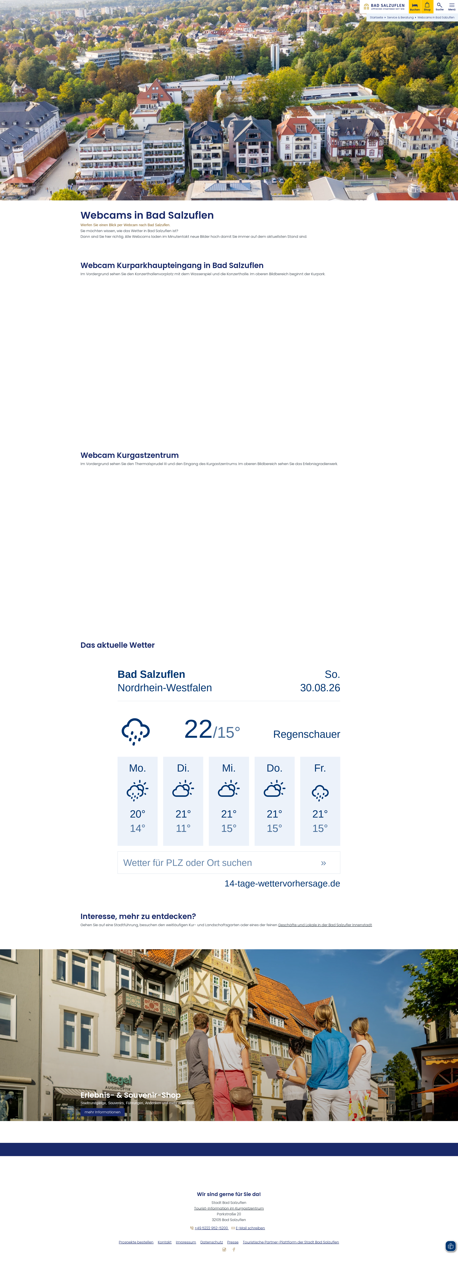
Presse (232, 1242)
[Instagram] (224, 1249)
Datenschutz (211, 1242)
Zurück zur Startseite (384, 6)
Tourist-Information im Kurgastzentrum (229, 1208)
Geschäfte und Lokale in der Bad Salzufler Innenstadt (325, 924)
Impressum (186, 1242)
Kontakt (165, 1242)
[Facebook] (234, 1249)
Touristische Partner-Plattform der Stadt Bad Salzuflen (291, 1242)
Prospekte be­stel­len (136, 1242)
